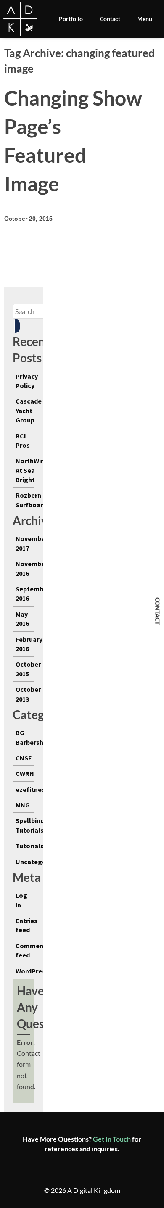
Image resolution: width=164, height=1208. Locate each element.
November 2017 (32, 543)
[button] (17, 326)
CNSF (24, 758)
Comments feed (33, 950)
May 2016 (22, 619)
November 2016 (32, 568)
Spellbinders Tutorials (35, 825)
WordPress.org (38, 971)
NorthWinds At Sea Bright (34, 470)
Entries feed (26, 925)
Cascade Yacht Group (29, 410)
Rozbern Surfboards (33, 500)
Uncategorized (38, 861)
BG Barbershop (33, 737)
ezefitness (32, 789)
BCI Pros (23, 440)
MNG (23, 805)
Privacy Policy (27, 381)
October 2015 (28, 669)
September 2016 (33, 593)
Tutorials (30, 845)
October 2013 (28, 694)
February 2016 (29, 644)
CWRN (25, 773)
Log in (21, 900)
